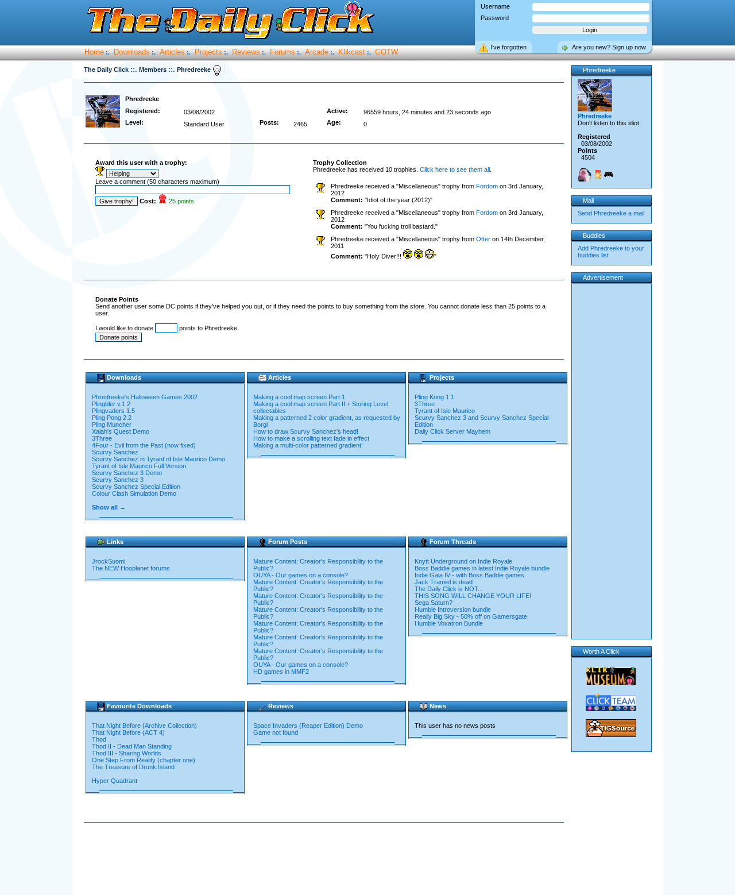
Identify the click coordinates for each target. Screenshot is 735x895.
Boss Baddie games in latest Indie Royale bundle (482, 568)
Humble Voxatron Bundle (449, 623)
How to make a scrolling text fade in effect (311, 438)
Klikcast (351, 52)
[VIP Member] (597, 174)
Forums (282, 52)
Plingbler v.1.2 (111, 403)
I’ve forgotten (508, 47)
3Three (102, 438)
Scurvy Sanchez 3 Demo (127, 472)
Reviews (246, 52)
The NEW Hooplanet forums (131, 568)
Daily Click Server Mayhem (452, 431)
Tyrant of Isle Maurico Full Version (139, 465)
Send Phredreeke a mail (611, 213)
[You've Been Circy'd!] (584, 175)
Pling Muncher (111, 424)
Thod (99, 739)
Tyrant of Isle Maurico (445, 410)
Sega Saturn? (433, 602)
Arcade (316, 52)
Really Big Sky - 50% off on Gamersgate (471, 616)
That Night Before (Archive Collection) (144, 725)
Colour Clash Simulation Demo (134, 493)
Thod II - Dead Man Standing (132, 746)
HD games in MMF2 (281, 671)
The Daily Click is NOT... (449, 588)
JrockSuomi (108, 561)
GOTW (386, 52)
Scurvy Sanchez (115, 452)
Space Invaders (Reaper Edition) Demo (308, 725)
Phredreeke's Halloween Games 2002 (145, 397)
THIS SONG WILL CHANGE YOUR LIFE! (473, 595)
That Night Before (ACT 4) (128, 732)
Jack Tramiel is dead (444, 581)
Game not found (275, 732)
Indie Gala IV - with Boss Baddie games (469, 575)
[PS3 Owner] (608, 174)
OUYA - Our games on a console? (300, 575)
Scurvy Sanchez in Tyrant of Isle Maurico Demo (158, 459)
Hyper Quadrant (114, 780)
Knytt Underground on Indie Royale (463, 561)
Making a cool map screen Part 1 (299, 397)
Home (94, 52)
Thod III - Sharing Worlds (126, 753)
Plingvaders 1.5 (113, 410)
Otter (483, 239)
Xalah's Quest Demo (120, 431)
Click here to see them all (455, 169)
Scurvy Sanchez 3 (118, 479)
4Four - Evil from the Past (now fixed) (144, 445)
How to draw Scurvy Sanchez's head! (305, 431)
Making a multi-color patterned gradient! (308, 445)
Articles (172, 52)
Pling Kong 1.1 (434, 397)
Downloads (132, 52)
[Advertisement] (326, 859)
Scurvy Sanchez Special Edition (136, 486)
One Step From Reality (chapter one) (143, 760)
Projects (208, 52)
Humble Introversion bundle (453, 609)
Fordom (487, 186)
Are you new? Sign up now (609, 47)
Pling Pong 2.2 (111, 417)
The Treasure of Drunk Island (133, 766)
